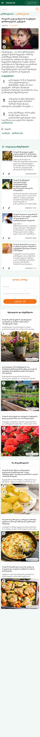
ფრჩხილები (17, 133)
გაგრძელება (7, 122)
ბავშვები (6, 133)
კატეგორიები (32, 3)
